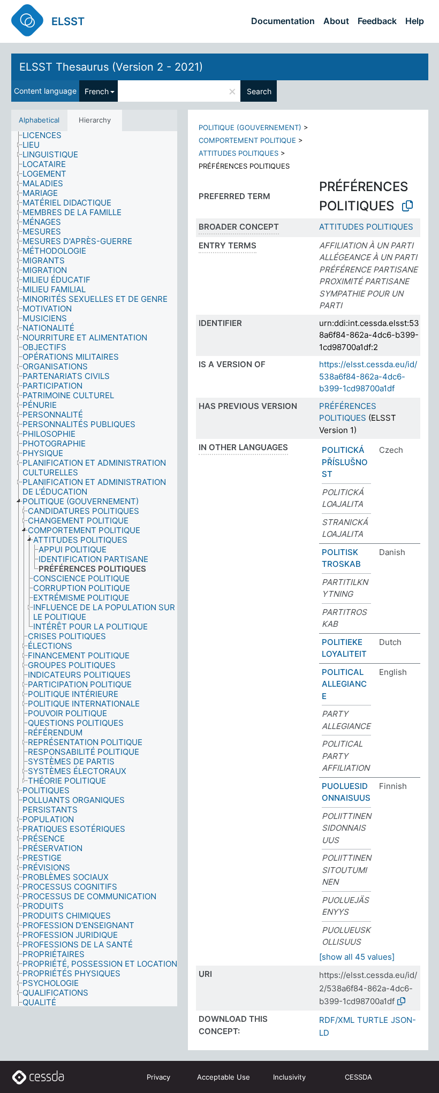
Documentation (283, 21)
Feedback (377, 21)
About (336, 21)
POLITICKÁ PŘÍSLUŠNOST (345, 462)
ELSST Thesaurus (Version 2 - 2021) (111, 66)
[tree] (94, 568)
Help (414, 21)
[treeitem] (46, 135)
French (97, 91)
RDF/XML (336, 1020)
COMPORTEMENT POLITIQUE (247, 140)
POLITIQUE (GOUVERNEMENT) (250, 127)
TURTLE (372, 1020)
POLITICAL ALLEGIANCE (344, 684)
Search (259, 91)
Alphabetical (39, 120)
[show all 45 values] (357, 957)
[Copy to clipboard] (407, 206)
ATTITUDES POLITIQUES (238, 153)
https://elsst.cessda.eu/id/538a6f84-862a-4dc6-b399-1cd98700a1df (368, 376)
